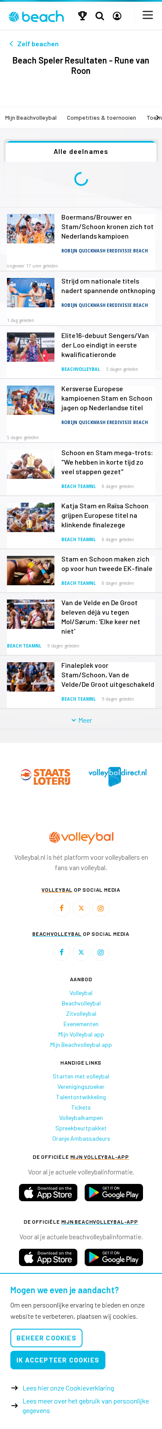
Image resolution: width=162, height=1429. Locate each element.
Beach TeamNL (78, 486)
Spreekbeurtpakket (81, 1128)
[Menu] (148, 15)
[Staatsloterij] (45, 777)
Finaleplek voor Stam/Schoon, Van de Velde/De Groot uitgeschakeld (107, 674)
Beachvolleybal (80, 369)
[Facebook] (61, 908)
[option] (45, 777)
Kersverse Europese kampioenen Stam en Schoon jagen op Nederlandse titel (106, 397)
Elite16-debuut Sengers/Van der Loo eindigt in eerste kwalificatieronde (105, 344)
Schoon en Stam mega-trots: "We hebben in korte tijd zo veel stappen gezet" (107, 461)
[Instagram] (100, 908)
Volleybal (81, 992)
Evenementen (81, 1023)
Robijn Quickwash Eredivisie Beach (104, 251)
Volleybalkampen (81, 1117)
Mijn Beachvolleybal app (81, 1044)
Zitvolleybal (81, 1013)
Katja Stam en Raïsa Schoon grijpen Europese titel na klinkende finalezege (105, 515)
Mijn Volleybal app (81, 1034)
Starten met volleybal (81, 1076)
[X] (81, 908)
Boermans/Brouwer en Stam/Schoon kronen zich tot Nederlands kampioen (107, 226)
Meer (84, 720)
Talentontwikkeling (81, 1096)
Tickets (81, 1107)
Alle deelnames (81, 151)
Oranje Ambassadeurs (81, 1138)
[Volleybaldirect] (117, 777)
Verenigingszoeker (81, 1086)
